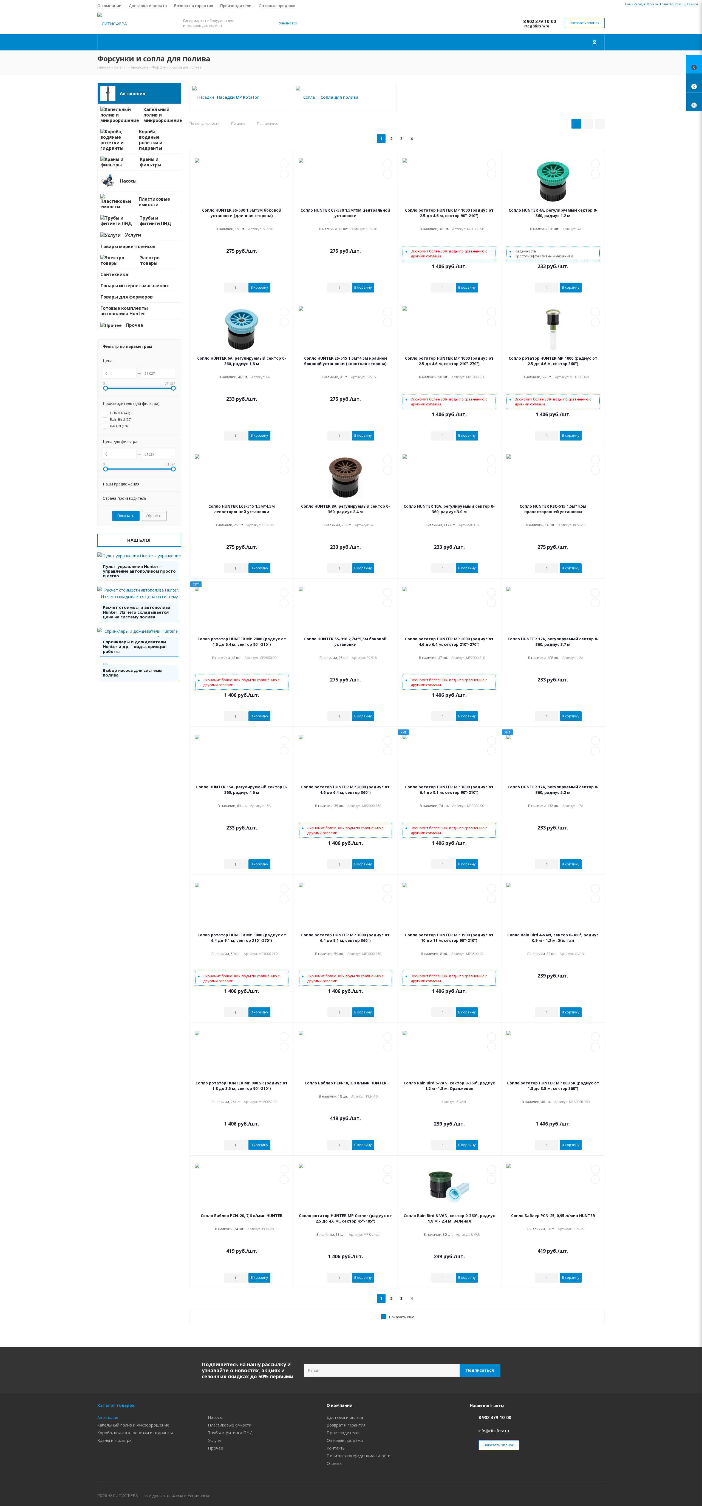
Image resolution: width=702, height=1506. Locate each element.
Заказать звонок (584, 22)
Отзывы (334, 1463)
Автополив (107, 1417)
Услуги (214, 1440)
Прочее (215, 1448)
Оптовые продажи (345, 1440)
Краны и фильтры (114, 1440)
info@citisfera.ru (536, 26)
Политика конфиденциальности (358, 1455)
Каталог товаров (116, 1405)
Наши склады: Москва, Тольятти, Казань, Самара (661, 4)
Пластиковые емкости (229, 1425)
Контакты (336, 1448)
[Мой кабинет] (594, 42)
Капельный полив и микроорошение (133, 1425)
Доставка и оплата (345, 1417)
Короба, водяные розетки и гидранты (135, 1432)
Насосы (215, 1417)
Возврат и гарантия (346, 1425)
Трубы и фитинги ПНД (230, 1432)
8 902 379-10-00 (539, 21)
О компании (339, 1405)
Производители (343, 1432)
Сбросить (154, 515)
